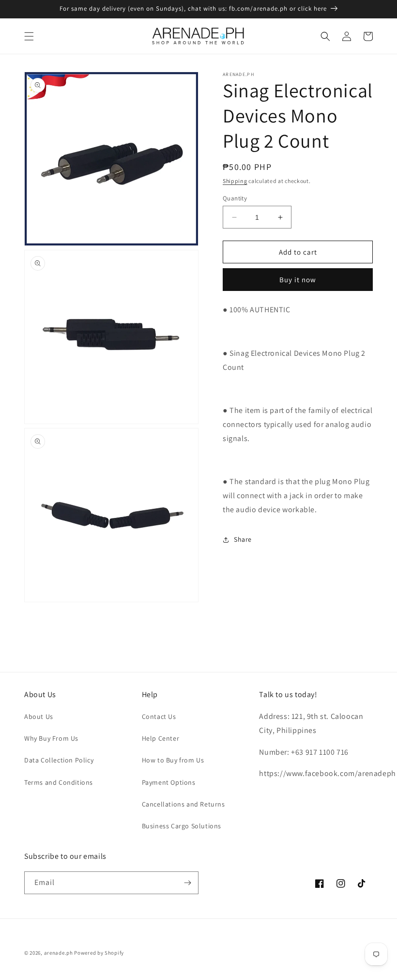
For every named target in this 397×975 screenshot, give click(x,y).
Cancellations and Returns (183, 804)
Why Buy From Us (51, 738)
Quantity (235, 198)
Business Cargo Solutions (181, 826)
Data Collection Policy (58, 760)
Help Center (161, 738)
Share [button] (243, 539)
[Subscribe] (187, 882)
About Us (38, 716)
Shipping (235, 180)
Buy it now (297, 279)
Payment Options (169, 782)
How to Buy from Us (173, 760)
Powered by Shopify (99, 952)
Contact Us (159, 716)
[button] (29, 36)
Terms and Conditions (58, 782)
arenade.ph (58, 952)
